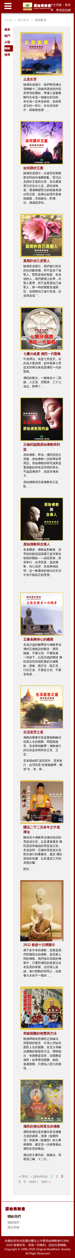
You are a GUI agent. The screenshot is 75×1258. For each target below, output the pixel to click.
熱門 (7, 35)
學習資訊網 (63, 10)
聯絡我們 (13, 1222)
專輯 (7, 48)
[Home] (37, 6)
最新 (7, 29)
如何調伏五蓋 (33, 168)
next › (33, 1182)
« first (23, 1176)
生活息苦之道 (33, 732)
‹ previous (39, 1176)
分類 (7, 42)
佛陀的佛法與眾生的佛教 (41, 1126)
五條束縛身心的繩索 (38, 639)
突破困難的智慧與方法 (40, 1033)
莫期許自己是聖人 (36, 261)
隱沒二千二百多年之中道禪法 (41, 829)
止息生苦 (30, 79)
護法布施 (13, 1227)
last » (45, 1182)
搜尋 (7, 54)
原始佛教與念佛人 (36, 544)
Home (8, 20)
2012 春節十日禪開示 (39, 945)
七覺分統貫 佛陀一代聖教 (42, 354)
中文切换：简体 (60, 5)
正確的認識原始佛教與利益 (41, 447)
